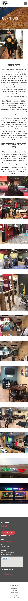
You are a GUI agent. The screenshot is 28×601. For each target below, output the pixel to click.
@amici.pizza (9, 574)
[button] (25, 3)
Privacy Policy (14, 585)
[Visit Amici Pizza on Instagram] (2, 526)
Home (14, 587)
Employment (14, 588)
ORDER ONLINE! (8, 532)
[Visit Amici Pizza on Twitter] (6, 526)
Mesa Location (14, 592)
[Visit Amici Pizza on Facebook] (9, 526)
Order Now (14, 590)
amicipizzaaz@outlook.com (8, 541)
